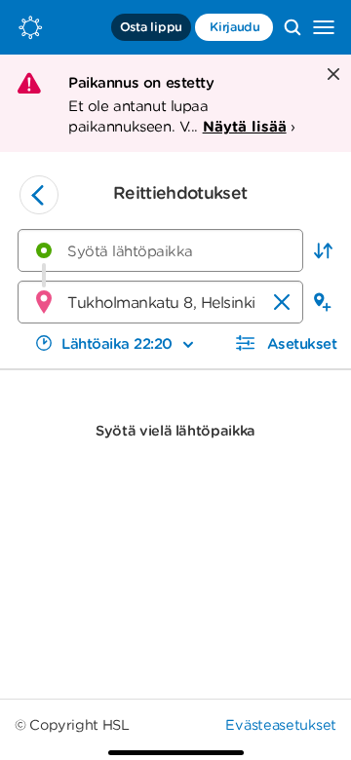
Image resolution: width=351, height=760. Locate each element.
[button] (322, 250)
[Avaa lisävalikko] (323, 27)
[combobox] (160, 250)
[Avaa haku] (292, 27)
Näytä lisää (245, 126)
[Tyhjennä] (281, 302)
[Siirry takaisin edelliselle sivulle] (39, 194)
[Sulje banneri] (331, 75)
